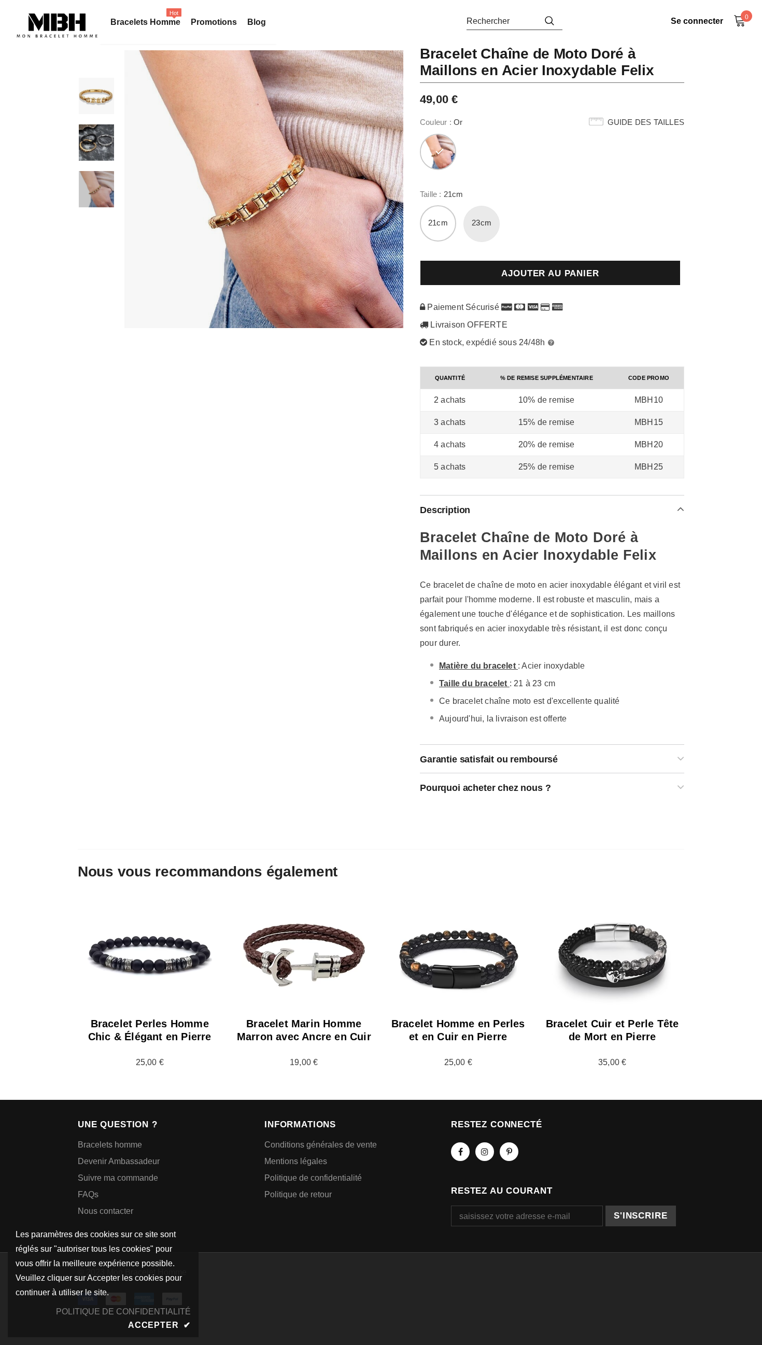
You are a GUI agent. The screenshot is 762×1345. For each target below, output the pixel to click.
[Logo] (57, 25)
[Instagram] (484, 1151)
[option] (264, 189)
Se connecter (697, 21)
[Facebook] (460, 1151)
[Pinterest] (509, 1151)
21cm (438, 222)
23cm (481, 222)
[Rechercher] (549, 21)
